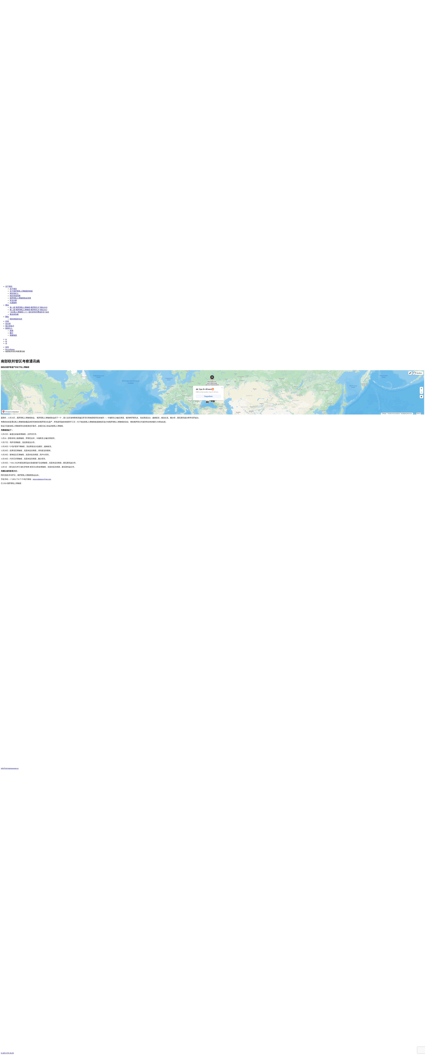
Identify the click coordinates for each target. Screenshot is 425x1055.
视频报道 (13, 335)
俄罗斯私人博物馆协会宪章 (20, 298)
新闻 (11, 331)
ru (6, 339)
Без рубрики (10, 349)
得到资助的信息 (16, 319)
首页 (7, 347)
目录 (7, 321)
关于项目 (8, 286)
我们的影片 (9, 326)
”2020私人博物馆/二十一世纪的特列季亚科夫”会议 (29, 312)
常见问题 (13, 300)
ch (6, 343)
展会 (7, 305)
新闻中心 (8, 328)
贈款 (7, 317)
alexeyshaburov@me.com (42, 479)
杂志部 (8, 324)
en (6, 341)
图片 (11, 333)
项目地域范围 (15, 296)
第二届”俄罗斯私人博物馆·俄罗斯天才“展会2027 (28, 310)
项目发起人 (14, 293)
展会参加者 (14, 314)
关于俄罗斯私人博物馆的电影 (21, 291)
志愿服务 (13, 303)
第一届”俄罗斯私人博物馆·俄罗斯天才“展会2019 (28, 307)
